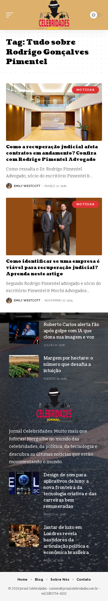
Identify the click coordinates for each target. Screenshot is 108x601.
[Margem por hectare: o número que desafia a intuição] (24, 366)
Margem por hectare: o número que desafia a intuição (68, 364)
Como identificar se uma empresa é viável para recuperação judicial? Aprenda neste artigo (53, 267)
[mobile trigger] (11, 15)
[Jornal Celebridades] (54, 15)
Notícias (85, 89)
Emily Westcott (27, 186)
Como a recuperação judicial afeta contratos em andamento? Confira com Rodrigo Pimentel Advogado (52, 153)
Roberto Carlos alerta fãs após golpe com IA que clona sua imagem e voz (71, 331)
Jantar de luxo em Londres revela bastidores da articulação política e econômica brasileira (66, 540)
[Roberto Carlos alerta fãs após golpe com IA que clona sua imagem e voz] (24, 332)
